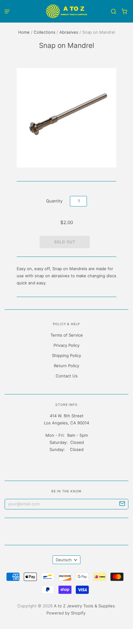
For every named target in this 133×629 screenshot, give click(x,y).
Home (24, 32)
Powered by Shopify (65, 612)
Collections (44, 32)
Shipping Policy (66, 355)
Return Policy (66, 365)
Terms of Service (66, 335)
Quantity (54, 200)
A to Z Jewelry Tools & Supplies (84, 605)
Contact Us (67, 375)
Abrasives (68, 32)
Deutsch (64, 559)
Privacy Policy (66, 345)
